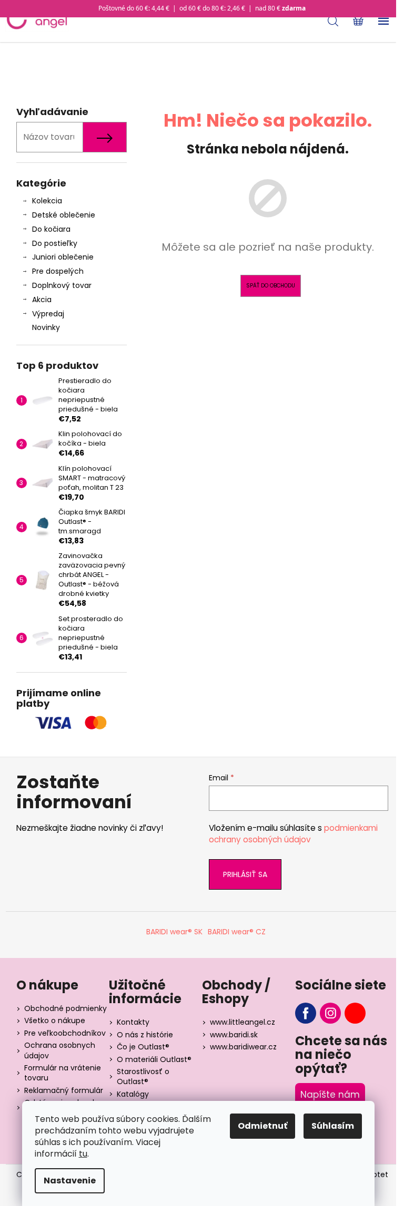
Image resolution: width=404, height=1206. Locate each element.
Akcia (42, 299)
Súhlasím (332, 1126)
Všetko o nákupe (54, 1020)
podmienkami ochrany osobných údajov (293, 833)
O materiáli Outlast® (154, 1059)
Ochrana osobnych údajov (59, 1050)
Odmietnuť (262, 1126)
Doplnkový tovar (62, 285)
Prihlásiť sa (245, 874)
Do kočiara (51, 229)
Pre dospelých (58, 271)
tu (83, 1154)
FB (305, 1013)
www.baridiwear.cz (243, 1047)
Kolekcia (47, 200)
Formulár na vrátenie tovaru (62, 1073)
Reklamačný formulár (63, 1090)
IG (330, 1013)
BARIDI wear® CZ (237, 931)
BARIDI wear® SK (174, 931)
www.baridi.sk (234, 1034)
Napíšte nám (330, 1094)
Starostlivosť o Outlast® (143, 1076)
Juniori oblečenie (63, 257)
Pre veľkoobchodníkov (65, 1033)
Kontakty (133, 1022)
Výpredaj (48, 313)
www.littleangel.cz (242, 1022)
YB (355, 1013)
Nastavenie (70, 1180)
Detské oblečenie (63, 215)
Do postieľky (54, 243)
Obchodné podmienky (65, 1008)
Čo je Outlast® (143, 1047)
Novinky (46, 327)
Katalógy (133, 1094)
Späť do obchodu (270, 286)
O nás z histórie (145, 1034)
